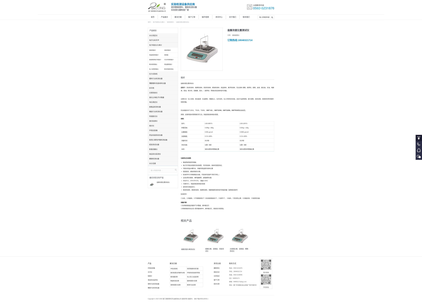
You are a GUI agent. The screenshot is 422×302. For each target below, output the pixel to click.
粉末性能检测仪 (169, 69)
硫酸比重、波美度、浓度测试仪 (214, 250)
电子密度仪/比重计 (159, 22)
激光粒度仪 (153, 121)
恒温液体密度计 (153, 55)
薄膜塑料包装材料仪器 (157, 83)
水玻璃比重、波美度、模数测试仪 (239, 250)
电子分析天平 (154, 40)
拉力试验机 (153, 74)
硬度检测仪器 (154, 159)
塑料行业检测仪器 (155, 78)
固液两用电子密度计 (155, 60)
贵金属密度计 (168, 64)
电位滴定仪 (153, 102)
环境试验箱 (153, 130)
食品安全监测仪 (155, 154)
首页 (149, 22)
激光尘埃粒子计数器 (156, 97)
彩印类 (151, 88)
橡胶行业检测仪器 (155, 111)
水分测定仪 (153, 35)
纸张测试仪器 (154, 144)
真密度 (166, 55)
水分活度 (152, 163)
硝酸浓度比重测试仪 (188, 249)
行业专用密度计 (169, 60)
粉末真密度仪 (153, 64)
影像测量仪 (153, 149)
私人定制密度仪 (153, 69)
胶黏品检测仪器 (155, 107)
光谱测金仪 (153, 93)
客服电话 (419, 144)
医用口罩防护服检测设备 (158, 140)
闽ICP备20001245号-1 (201, 299)
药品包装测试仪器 (155, 135)
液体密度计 (170, 22)
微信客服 (419, 157)
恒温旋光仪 (153, 116)
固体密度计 (152, 50)
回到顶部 (419, 138)
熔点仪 (151, 126)
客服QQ (419, 150)
